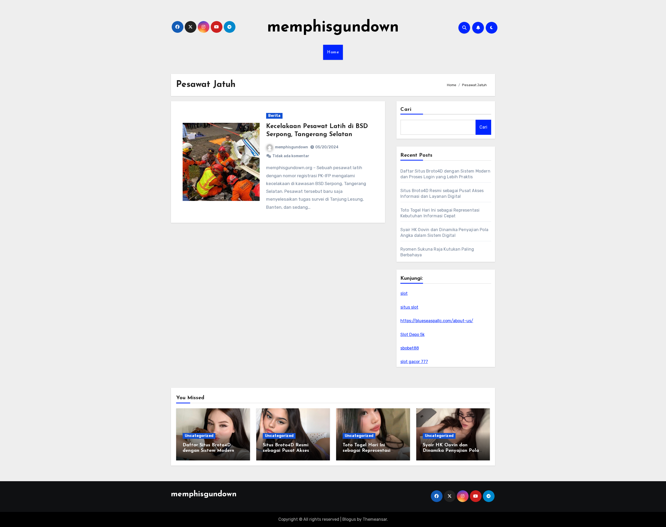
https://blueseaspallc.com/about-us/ (436, 320)
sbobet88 (409, 348)
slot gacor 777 (414, 361)
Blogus (349, 519)
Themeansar (375, 519)
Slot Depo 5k (412, 334)
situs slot (409, 307)
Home (333, 52)
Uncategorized (199, 436)
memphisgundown (333, 27)
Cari (406, 109)
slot (404, 293)
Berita (274, 115)
